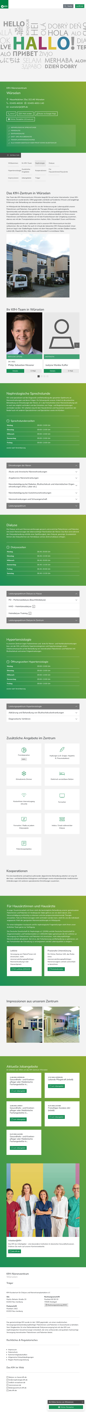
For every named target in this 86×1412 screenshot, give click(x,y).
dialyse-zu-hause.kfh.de (18, 1377)
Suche (69, 6)
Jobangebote (26, 178)
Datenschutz (13, 1352)
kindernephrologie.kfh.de (18, 1380)
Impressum (12, 1349)
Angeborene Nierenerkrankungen (24, 478)
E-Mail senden (26, 114)
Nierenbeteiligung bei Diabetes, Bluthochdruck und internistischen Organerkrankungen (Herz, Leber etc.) (42, 485)
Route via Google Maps (47, 114)
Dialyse (51, 163)
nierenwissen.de (15, 1385)
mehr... (24, 759)
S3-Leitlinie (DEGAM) (22, 969)
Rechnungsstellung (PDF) (57, 1305)
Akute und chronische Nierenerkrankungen (28, 471)
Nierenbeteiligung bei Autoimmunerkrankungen (30, 492)
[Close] (82, 1402)
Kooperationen (40, 170)
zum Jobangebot (19, 1091)
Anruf (12, 114)
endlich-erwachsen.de (17, 1382)
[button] (39, 376)
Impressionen (13, 178)
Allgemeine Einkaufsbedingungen (21, 1357)
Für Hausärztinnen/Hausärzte (54, 170)
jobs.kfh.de (16, 1251)
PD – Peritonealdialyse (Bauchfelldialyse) (27, 600)
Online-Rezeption (21, 119)
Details (15, 371)
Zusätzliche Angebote (26, 170)
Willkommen (13, 163)
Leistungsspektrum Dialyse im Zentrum (26, 620)
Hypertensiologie (13, 170)
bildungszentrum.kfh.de (17, 1388)
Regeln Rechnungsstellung (18, 1360)
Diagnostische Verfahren (20, 719)
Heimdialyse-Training (18, 613)
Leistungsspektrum (17, 505)
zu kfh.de (79, 6)
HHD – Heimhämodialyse (20, 606)
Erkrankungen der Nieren (20, 465)
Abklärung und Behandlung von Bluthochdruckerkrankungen (36, 712)
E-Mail (33, 371)
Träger (37, 178)
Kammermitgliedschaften (17, 1355)
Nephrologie (40, 163)
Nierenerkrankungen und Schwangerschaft (28, 499)
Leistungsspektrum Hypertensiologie (25, 706)
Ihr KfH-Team (27, 163)
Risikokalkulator (57, 969)
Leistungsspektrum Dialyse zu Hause (25, 593)
